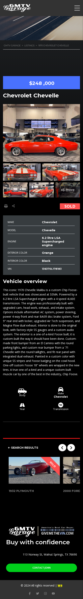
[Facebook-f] (29, 593)
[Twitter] (37, 593)
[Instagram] (45, 593)
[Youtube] (53, 593)
